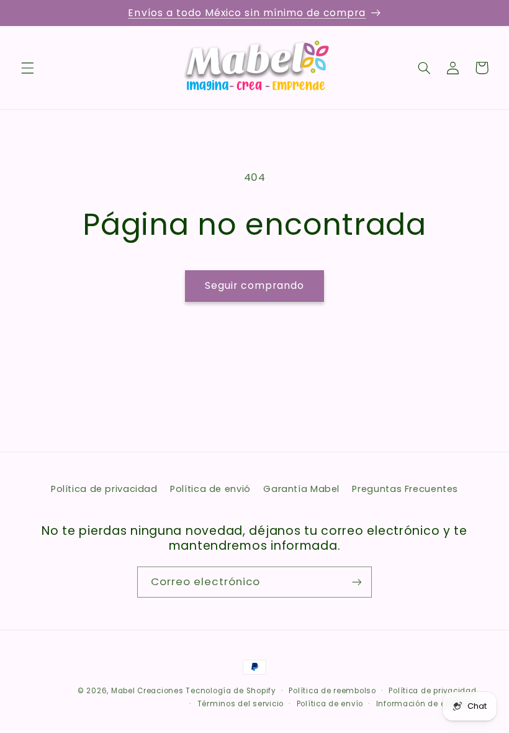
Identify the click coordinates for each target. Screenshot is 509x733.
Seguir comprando (255, 285)
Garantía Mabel (301, 489)
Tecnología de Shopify (231, 691)
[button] (27, 67)
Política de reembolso (332, 691)
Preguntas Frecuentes (405, 489)
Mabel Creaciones (147, 691)
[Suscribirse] (357, 582)
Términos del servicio (240, 704)
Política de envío (330, 704)
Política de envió (210, 489)
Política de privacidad (104, 489)
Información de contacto (426, 704)
